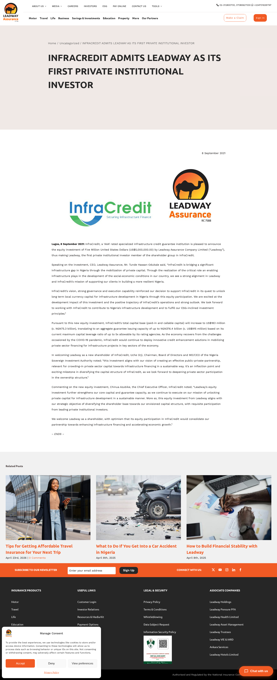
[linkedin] (233, 569)
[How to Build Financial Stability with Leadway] (229, 507)
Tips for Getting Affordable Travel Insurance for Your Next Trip (43, 507)
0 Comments (37, 557)
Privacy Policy (51, 672)
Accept (20, 663)
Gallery (53, 507)
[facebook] (240, 569)
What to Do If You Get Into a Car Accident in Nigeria (133, 507)
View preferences (82, 663)
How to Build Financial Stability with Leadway (224, 507)
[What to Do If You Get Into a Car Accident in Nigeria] (138, 507)
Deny (51, 663)
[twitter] (213, 569)
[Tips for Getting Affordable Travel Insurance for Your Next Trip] (48, 507)
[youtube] (220, 569)
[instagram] (226, 569)
